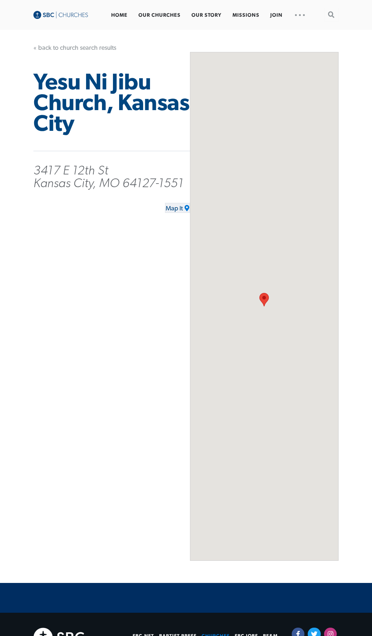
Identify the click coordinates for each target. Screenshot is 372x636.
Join (276, 15)
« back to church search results (74, 48)
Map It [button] (174, 208)
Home (119, 15)
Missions (245, 15)
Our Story (206, 15)
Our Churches (159, 15)
